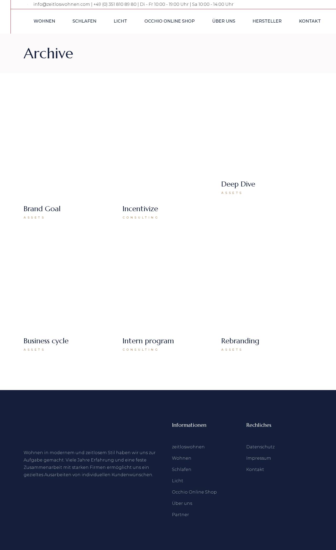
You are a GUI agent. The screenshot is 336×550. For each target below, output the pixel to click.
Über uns (182, 503)
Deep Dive (238, 184)
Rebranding (240, 340)
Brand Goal (42, 208)
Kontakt (255, 469)
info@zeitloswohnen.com (61, 4)
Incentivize (140, 208)
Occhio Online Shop (194, 492)
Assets (34, 217)
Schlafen (181, 469)
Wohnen (181, 458)
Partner (180, 514)
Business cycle (46, 340)
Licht (177, 480)
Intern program (148, 340)
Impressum (258, 458)
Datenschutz (260, 446)
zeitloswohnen (188, 446)
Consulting (141, 217)
